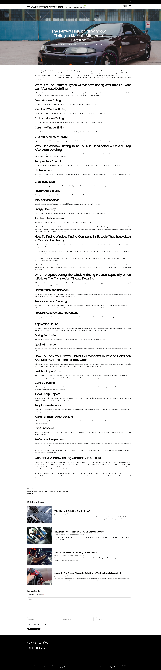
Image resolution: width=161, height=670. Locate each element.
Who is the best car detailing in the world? (75, 552)
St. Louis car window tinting (76, 251)
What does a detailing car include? (72, 511)
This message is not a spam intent (38, 624)
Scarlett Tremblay (63, 44)
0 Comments (101, 44)
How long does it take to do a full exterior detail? (78, 531)
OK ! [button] (91, 667)
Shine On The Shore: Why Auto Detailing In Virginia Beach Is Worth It (87, 573)
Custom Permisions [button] (101, 667)
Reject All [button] (112, 667)
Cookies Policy (83, 667)
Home (68, 7)
